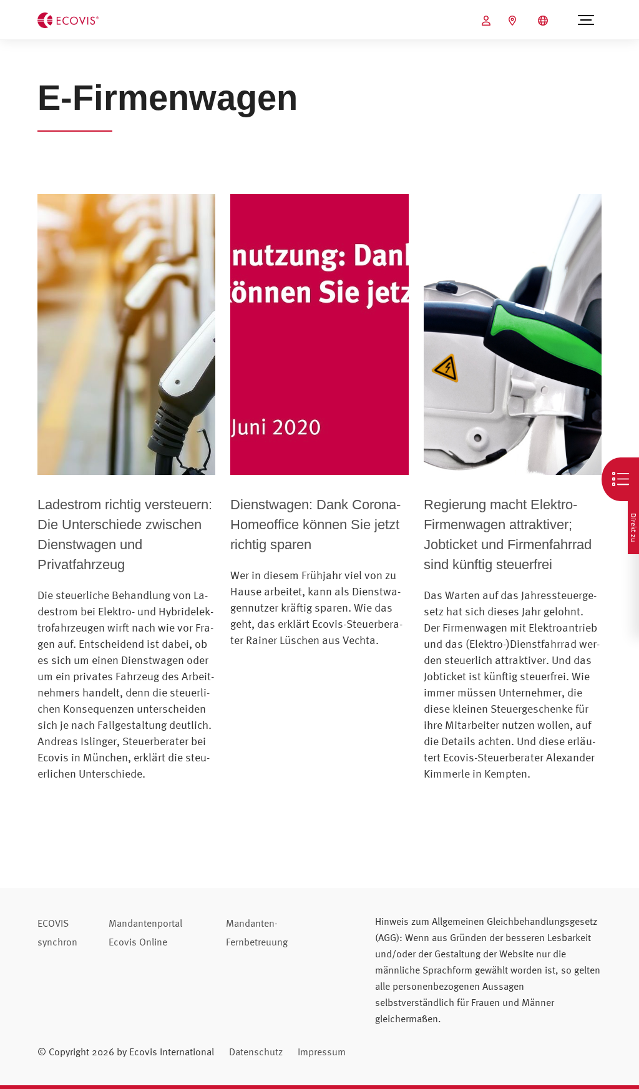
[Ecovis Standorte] (514, 20)
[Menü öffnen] (586, 20)
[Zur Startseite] (68, 18)
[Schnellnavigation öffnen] (620, 479)
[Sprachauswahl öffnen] (544, 20)
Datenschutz (256, 1051)
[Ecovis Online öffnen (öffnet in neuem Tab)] (488, 20)
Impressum (322, 1051)
